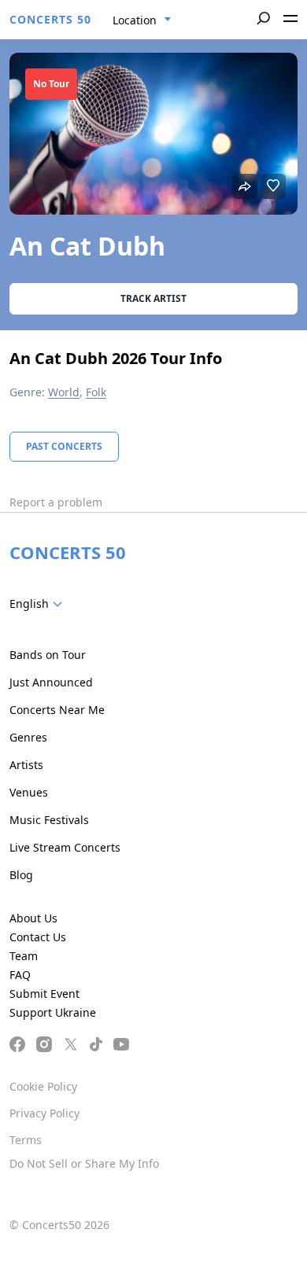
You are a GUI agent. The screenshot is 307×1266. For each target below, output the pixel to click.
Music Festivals (49, 819)
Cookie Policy (43, 1086)
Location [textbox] (135, 20)
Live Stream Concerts (64, 847)
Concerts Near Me (57, 709)
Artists (26, 764)
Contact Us (37, 936)
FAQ (20, 974)
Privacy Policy (44, 1113)
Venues (28, 792)
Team (23, 955)
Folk (96, 392)
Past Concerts (64, 446)
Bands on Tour (47, 654)
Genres (28, 737)
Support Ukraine (52, 1012)
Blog (21, 874)
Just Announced (51, 682)
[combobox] (142, 20)
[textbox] (38, 604)
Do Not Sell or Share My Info (84, 1163)
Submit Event (44, 993)
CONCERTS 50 (50, 19)
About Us (33, 918)
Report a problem (55, 502)
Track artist (153, 298)
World (64, 392)
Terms (25, 1139)
